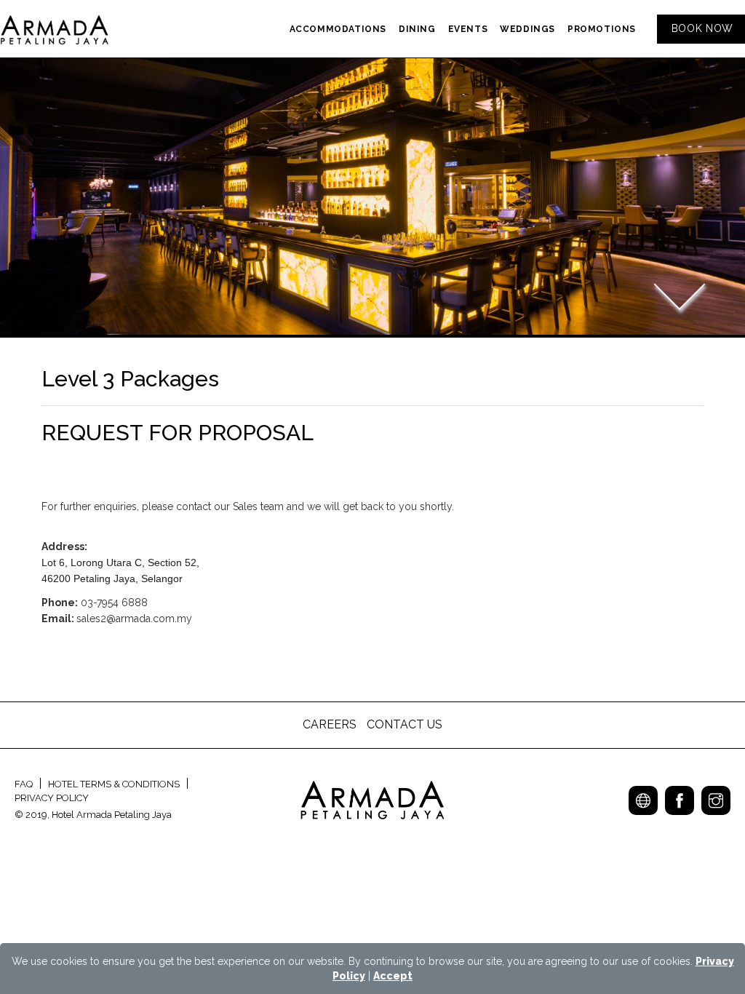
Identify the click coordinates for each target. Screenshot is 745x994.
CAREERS (331, 724)
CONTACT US (404, 724)
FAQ (24, 784)
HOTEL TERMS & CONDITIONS (114, 784)
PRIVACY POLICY (52, 797)
